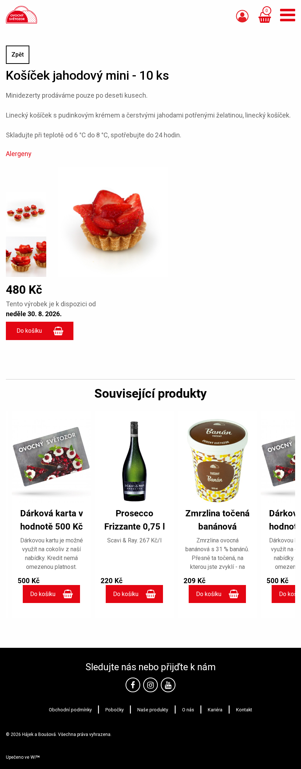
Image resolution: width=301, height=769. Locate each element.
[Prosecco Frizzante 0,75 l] (134, 461)
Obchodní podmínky (70, 709)
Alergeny (19, 154)
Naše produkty (152, 709)
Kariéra (215, 709)
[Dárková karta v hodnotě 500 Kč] (51, 461)
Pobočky (114, 709)
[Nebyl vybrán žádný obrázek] (26, 209)
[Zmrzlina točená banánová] (217, 461)
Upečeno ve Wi (21, 757)
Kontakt (244, 709)
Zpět (17, 54)
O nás (188, 709)
